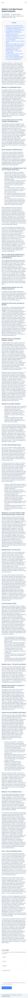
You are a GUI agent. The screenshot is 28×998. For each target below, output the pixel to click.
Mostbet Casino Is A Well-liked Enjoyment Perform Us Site (14, 47)
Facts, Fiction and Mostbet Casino (14, 56)
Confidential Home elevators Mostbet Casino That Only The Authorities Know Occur (13, 33)
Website (5, 965)
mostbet (17, 695)
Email (4, 961)
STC (3, 2)
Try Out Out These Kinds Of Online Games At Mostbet (15, 39)
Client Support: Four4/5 (12, 49)
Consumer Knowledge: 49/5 (13, 59)
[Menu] (25, 2)
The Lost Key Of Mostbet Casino (14, 58)
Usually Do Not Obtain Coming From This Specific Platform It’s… (15, 36)
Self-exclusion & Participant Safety (15, 45)
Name (4, 957)
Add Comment (6, 970)
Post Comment (6, 987)
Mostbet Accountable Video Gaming (15, 44)
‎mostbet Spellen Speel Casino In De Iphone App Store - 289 (12, 16)
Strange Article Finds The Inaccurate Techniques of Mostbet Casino (15, 27)
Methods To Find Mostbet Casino (14, 25)
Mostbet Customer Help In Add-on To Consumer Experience (15, 54)
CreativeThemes (6, 996)
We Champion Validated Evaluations (15, 30)
